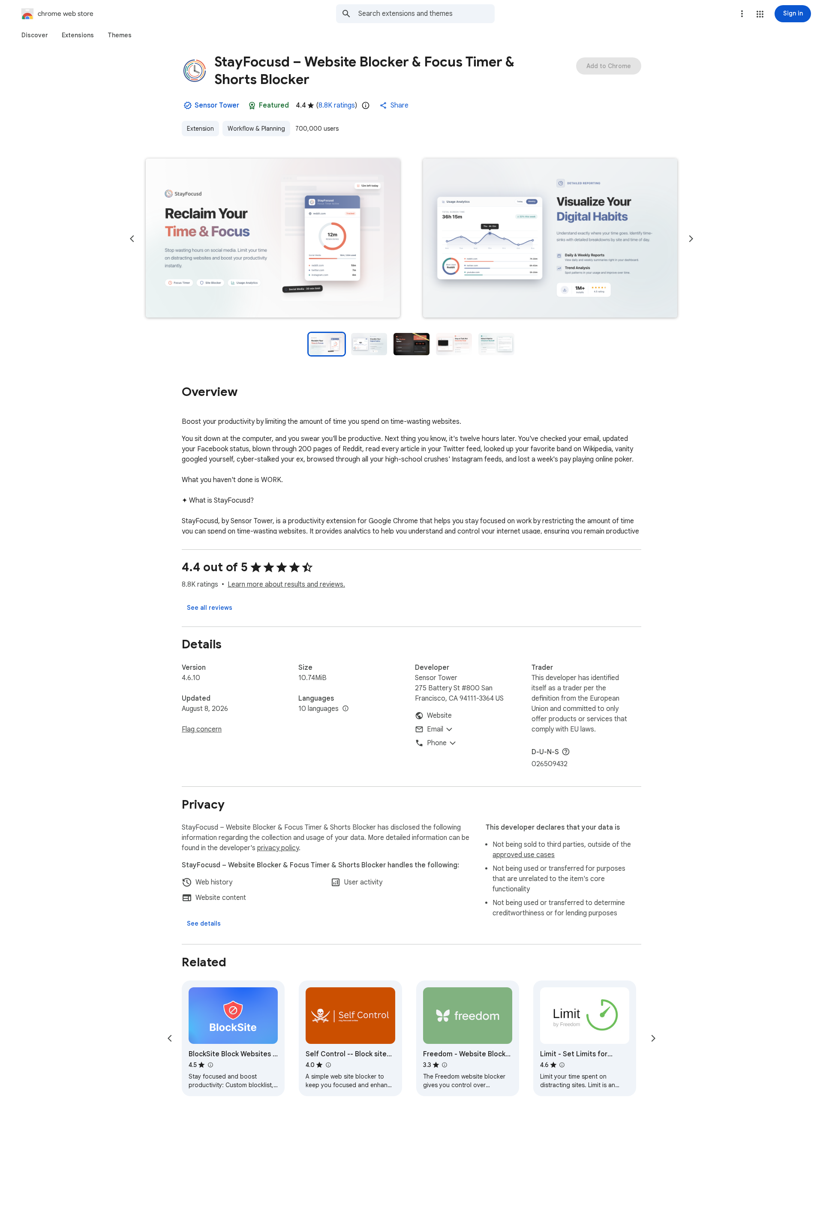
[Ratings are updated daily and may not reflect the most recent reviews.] (365, 105)
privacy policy (278, 848)
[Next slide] (691, 238)
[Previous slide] (132, 238)
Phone (437, 743)
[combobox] (426, 14)
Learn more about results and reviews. (286, 584)
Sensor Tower (217, 105)
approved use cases (524, 855)
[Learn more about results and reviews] (566, 751)
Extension (200, 128)
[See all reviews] (209, 607)
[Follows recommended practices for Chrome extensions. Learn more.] (252, 105)
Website (439, 715)
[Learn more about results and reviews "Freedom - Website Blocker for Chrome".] (444, 1065)
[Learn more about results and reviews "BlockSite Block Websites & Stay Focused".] (210, 1065)
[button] (760, 14)
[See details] (204, 923)
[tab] (35, 35)
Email (435, 729)
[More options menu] (742, 13)
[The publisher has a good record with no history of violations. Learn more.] (187, 105)
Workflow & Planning (256, 128)
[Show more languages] (345, 709)
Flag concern (202, 729)
